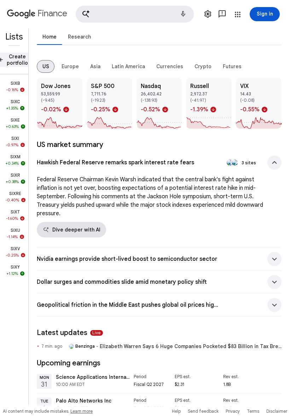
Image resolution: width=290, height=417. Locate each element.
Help (176, 411)
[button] (135, 14)
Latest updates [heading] (69, 332)
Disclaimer (276, 411)
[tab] (49, 36)
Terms (253, 411)
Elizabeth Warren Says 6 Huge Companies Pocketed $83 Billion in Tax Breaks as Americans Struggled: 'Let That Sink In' (191, 346)
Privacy (233, 411)
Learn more (81, 411)
